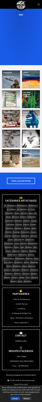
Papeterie (32, 251)
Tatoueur (15, 277)
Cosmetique (10, 224)
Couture (26, 224)
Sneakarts (34, 270)
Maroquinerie (32, 243)
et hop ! (15, 398)
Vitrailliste (27, 281)
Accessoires (11, 205)
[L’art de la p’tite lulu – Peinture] (31, 99)
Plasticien (29, 258)
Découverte (19, 228)
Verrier (20, 281)
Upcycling (34, 277)
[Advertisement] (21, 43)
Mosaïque (28, 247)
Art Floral (31, 209)
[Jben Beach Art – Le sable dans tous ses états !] (31, 158)
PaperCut (24, 251)
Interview (34, 236)
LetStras (21, 308)
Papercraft (16, 251)
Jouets (10, 239)
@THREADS (23, 366)
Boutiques (15, 217)
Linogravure (30, 239)
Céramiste (18, 221)
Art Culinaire (11, 209)
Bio (35, 213)
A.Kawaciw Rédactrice (21, 313)
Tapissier (7, 277)
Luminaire (23, 243)
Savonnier (31, 266)
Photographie (20, 258)
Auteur (17, 213)
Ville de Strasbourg (21, 299)
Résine (24, 266)
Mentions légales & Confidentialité (21, 375)
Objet (35, 247)
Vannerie (14, 281)
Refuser (27, 398)
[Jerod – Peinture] (31, 79)
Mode (22, 247)
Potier (36, 258)
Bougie (8, 217)
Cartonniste (9, 221)
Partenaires (23, 255)
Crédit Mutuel (21, 304)
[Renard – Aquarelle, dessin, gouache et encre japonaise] (31, 119)
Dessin (34, 228)
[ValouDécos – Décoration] (11, 119)
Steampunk (9, 274)
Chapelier (26, 221)
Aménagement (22, 205)
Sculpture (7, 270)
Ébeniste (8, 232)
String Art (26, 274)
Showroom (25, 270)
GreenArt (8, 236)
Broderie (23, 217)
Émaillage (16, 232)
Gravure (34, 232)
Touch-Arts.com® (21, 384)
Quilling (26, 262)
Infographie (25, 236)
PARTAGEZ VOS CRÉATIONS (21, 361)
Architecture (33, 205)
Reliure (9, 266)
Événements (25, 232)
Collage (34, 221)
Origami (8, 251)
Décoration (10, 228)
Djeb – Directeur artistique (21, 318)
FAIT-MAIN (21, 356)
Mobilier (16, 247)
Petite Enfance (9, 258)
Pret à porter (8, 262)
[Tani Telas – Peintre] (11, 139)
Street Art (17, 274)
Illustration (16, 236)
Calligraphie (32, 217)
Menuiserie (8, 247)
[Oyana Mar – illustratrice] (31, 139)
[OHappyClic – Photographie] (11, 79)
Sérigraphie (16, 270)
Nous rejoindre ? (21, 322)
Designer (27, 228)
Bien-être (24, 213)
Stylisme (34, 274)
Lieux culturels (19, 239)
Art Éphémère (22, 209)
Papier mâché (12, 255)
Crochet (33, 224)
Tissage (21, 277)
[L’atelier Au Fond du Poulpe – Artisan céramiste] (11, 158)
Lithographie (9, 243)
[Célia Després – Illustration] (11, 99)
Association (9, 213)
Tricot (28, 277)
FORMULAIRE (21, 341)
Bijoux (31, 213)
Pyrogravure (19, 262)
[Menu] (38, 4)
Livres (17, 243)
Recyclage (34, 262)
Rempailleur (17, 266)
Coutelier (19, 224)
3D (5, 205)
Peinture (31, 255)
